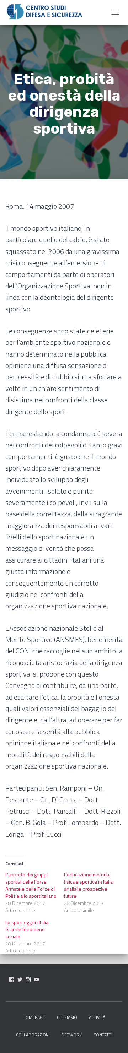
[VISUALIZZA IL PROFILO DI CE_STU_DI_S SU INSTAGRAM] (28, 979)
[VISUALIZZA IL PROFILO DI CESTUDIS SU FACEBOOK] (12, 979)
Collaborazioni (33, 1034)
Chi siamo (67, 1017)
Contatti (103, 1034)
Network (72, 1034)
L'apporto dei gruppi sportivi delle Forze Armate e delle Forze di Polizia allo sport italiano (31, 885)
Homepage (34, 1017)
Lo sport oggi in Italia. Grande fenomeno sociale (27, 929)
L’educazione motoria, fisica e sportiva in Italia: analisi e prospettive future (89, 885)
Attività (97, 1017)
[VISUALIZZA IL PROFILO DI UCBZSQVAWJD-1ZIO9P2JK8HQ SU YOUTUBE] (36, 979)
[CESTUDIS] (44, 12)
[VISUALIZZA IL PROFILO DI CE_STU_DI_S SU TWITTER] (20, 979)
